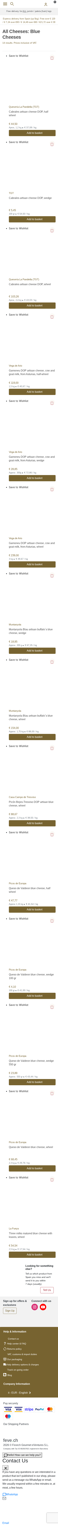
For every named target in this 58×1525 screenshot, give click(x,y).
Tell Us (47, 1290)
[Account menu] (46, 4)
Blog (9, 1375)
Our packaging (14, 1359)
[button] (52, 57)
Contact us (13, 1338)
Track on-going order (18, 1369)
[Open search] (12, 4)
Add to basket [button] (34, 133)
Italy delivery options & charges (23, 1364)
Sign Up (10, 1310)
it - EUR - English (18, 1392)
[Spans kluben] (29, 4)
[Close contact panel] (5, 1467)
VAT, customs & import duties (22, 1354)
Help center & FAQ (16, 1343)
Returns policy (14, 1349)
